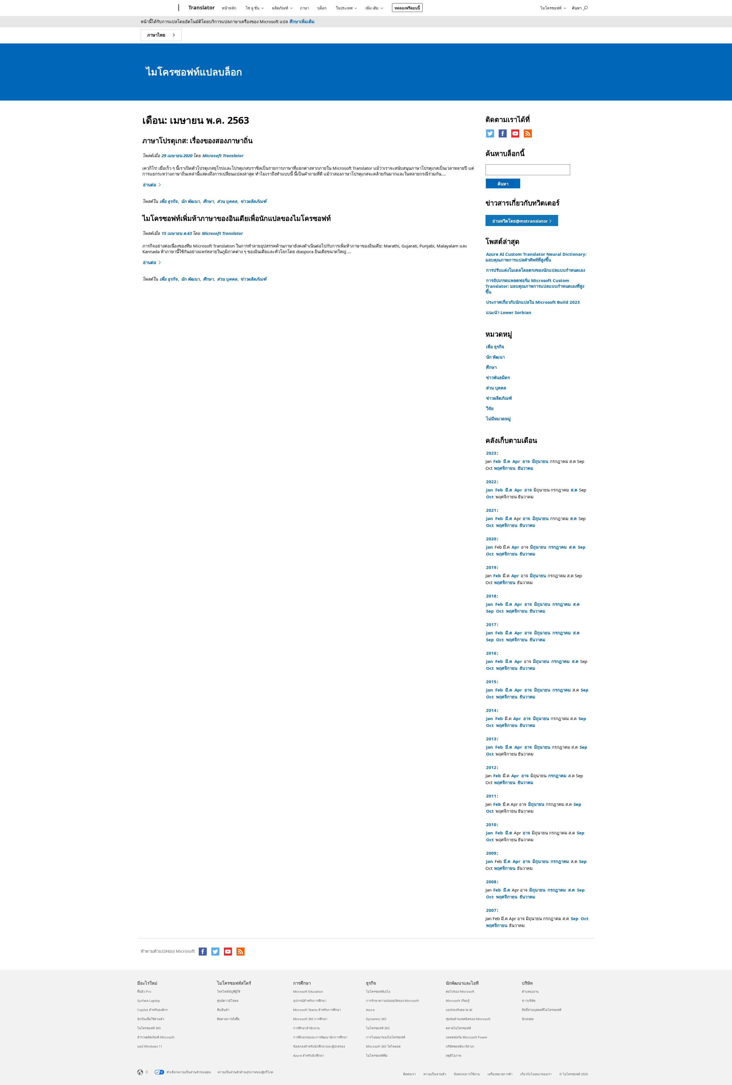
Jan (489, 490)
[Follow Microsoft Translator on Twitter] (490, 133)
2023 (491, 453)
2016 (491, 653)
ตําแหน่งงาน (530, 991)
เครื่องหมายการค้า (500, 1074)
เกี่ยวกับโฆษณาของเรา (536, 1074)
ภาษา (304, 8)
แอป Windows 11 (149, 1046)
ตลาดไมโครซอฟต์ (458, 1028)
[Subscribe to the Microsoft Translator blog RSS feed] (240, 951)
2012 (491, 767)
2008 (491, 881)
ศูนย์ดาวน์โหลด (227, 1000)
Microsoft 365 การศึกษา (310, 1019)
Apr (516, 461)
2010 (491, 824)
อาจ (526, 461)
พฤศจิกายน (504, 468)
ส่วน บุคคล (227, 201)
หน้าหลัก (229, 8)
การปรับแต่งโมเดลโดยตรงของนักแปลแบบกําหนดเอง (535, 270)
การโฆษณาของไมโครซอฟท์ (385, 1037)
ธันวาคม (525, 468)
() (147, 1072)
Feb (497, 461)
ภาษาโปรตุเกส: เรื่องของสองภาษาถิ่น (197, 140)
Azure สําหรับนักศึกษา (308, 1055)
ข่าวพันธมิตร (498, 377)
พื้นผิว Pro (144, 991)
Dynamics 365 (376, 1019)
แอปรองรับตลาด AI (459, 1010)
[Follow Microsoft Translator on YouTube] (515, 133)
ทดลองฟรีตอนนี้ (407, 8)
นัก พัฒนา (190, 201)
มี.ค (506, 461)
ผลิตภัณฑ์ (280, 8)
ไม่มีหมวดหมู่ (498, 418)
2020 (491, 538)
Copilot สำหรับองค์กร (152, 1010)
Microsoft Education (308, 991)
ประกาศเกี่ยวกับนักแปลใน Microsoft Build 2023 (533, 302)
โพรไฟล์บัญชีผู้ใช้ (228, 991)
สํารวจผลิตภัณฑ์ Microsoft (155, 1037)
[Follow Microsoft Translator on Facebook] (502, 133)
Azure (370, 1010)
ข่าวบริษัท (528, 1000)
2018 (491, 596)
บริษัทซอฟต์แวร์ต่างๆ (460, 1046)
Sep (582, 547)
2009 (491, 853)
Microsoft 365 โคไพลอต (383, 1046)
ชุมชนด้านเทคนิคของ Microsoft (468, 1019)
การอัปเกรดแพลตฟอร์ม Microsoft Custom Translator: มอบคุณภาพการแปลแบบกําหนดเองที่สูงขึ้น (535, 286)
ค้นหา (503, 184)
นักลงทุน (528, 1019)
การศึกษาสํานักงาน (306, 1028)
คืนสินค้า (223, 1010)
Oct (490, 496)
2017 (491, 624)
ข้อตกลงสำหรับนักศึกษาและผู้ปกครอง (319, 1046)
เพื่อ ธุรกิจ (169, 201)
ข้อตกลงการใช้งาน (467, 1074)
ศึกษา (208, 201)
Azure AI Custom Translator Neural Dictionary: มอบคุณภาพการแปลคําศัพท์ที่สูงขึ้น (536, 257)
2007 (491, 910)
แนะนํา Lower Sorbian (508, 312)
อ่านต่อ (152, 184)
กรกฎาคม (557, 547)
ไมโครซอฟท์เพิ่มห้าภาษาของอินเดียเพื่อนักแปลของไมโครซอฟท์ (236, 218)
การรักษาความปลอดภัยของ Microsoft (392, 1000)
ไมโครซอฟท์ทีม (376, 1055)
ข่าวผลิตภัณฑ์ (253, 201)
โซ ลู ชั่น (252, 8)
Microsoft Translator (222, 155)
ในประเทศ (344, 8)
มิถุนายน (540, 461)
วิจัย (490, 408)
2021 (491, 510)
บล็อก (322, 8)
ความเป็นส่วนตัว (434, 1074)
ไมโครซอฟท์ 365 (149, 1028)
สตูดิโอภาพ (453, 1055)
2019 (491, 567)
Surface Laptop (148, 1000)
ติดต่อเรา (409, 1074)
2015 (491, 681)
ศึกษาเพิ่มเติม (302, 21)
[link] (522, 220)
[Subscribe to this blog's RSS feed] (527, 133)
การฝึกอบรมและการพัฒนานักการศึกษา (320, 1037)
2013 (491, 739)
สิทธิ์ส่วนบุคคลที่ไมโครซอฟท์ (541, 1010)
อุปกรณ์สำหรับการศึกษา (309, 1000)
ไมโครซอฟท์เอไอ (378, 991)
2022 (491, 481)
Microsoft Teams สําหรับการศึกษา (317, 1010)
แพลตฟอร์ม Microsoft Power (467, 1037)
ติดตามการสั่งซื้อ (228, 1019)
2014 (491, 710)
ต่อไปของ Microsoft (460, 991)
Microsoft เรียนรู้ (458, 1000)
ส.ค (574, 490)
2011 (491, 796)
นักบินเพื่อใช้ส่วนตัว (150, 1019)
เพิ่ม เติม (372, 8)
